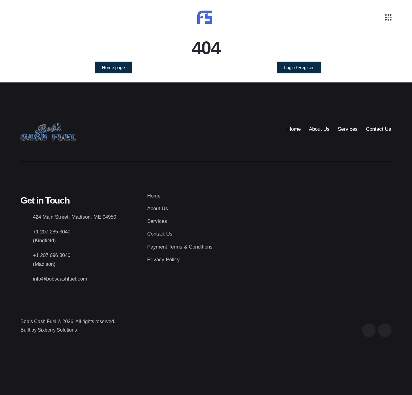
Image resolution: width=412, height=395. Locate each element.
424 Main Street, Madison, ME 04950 (74, 217)
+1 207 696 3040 (51, 255)
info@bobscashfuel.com (60, 279)
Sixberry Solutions (57, 329)
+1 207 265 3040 (51, 232)
